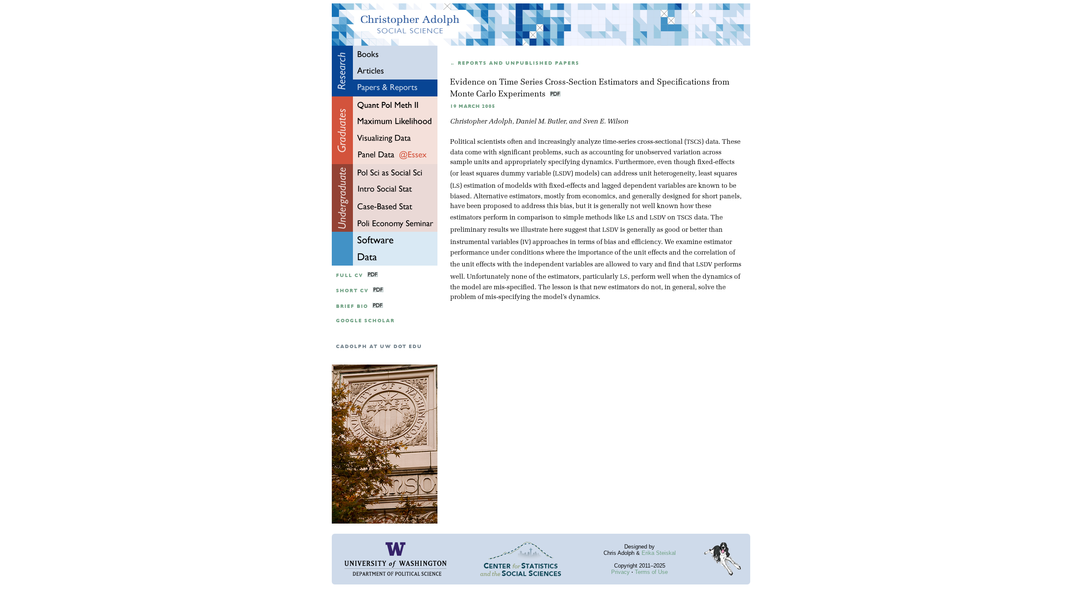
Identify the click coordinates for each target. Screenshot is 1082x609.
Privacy (620, 572)
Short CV (352, 291)
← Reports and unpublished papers (514, 63)
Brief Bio (352, 306)
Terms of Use (651, 572)
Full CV (349, 275)
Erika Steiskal (659, 553)
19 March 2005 (472, 106)
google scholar (365, 321)
